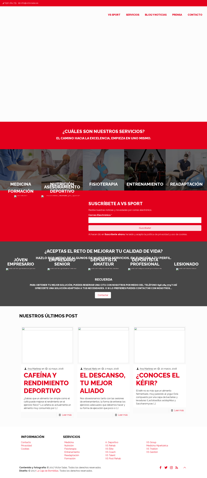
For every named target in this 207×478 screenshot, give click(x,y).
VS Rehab (110, 445)
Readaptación (71, 455)
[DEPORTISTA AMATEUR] (103, 269)
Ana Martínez (34, 368)
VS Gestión (152, 452)
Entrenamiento (72, 452)
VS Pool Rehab (113, 458)
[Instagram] (171, 467)
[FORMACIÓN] (20, 196)
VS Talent (110, 455)
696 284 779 (10, 3)
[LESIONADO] (186, 269)
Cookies (25, 448)
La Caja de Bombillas (47, 470)
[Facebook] (160, 467)
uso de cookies (179, 234)
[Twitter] (166, 467)
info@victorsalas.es (29, 3)
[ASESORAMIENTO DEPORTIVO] (62, 196)
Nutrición (69, 445)
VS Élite (109, 448)
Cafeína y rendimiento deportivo (46, 383)
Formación (69, 458)
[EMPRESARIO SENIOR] (62, 269)
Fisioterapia (70, 448)
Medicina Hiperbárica (157, 445)
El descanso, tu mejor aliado (102, 383)
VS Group (151, 442)
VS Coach (110, 452)
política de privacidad (158, 234)
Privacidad (26, 445)
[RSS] (176, 467)
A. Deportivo (111, 442)
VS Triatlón (152, 448)
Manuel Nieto (90, 368)
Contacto (26, 442)
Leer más (67, 415)
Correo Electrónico (100, 215)
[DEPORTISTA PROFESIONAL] (145, 269)
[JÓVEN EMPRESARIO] (20, 269)
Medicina (69, 442)
